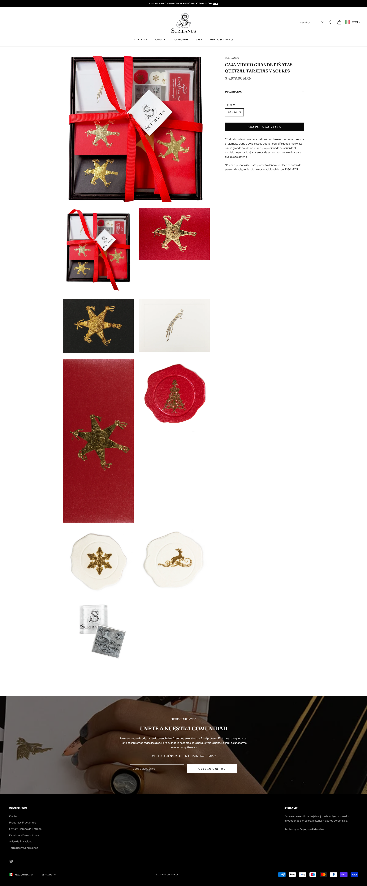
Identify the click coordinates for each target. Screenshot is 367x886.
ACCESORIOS (180, 39)
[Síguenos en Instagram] (11, 861)
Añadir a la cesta (264, 126)
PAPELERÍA (140, 39)
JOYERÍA (160, 39)
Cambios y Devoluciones (24, 835)
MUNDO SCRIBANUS (222, 39)
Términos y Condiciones (23, 847)
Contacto (14, 816)
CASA (199, 39)
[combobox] (353, 22)
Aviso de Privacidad (20, 841)
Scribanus (232, 57)
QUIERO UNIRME (212, 768)
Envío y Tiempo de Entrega (25, 829)
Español (305, 22)
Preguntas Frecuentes (22, 822)
